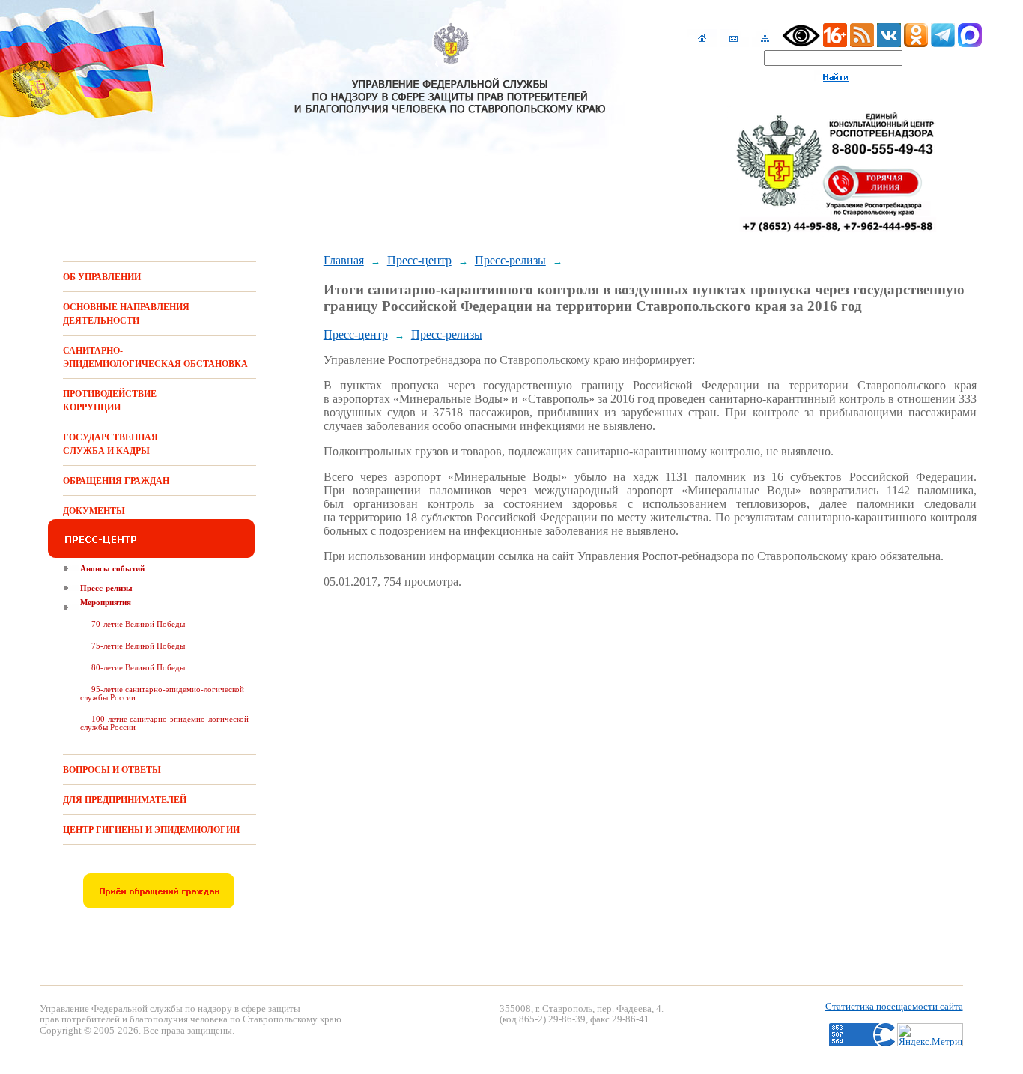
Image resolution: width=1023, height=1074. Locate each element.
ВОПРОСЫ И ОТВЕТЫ (112, 770)
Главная (344, 260)
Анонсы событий (112, 568)
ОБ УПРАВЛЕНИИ (102, 277)
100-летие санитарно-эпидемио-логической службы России (164, 723)
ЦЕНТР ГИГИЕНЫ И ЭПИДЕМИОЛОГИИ (151, 830)
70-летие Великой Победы (138, 623)
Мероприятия (105, 602)
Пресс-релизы (106, 587)
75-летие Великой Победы (138, 645)
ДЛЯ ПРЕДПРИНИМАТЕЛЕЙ (124, 800)
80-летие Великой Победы (138, 667)
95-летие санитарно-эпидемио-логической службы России (162, 693)
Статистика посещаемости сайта (894, 1006)
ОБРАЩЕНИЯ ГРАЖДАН (116, 481)
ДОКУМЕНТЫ (94, 511)
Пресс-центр (419, 260)
